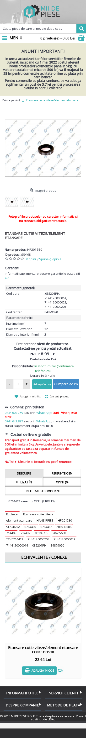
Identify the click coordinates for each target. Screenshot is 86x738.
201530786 (63, 527)
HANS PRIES (45, 520)
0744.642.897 (14, 421)
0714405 (30, 527)
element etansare (19, 520)
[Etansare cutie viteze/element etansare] (43, 148)
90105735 (41, 533)
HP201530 (65, 520)
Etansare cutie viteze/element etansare (43, 649)
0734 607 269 (14, 413)
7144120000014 (17, 545)
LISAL (51, 719)
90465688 (59, 533)
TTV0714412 (14, 539)
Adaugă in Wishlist (30, 396)
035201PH (39, 545)
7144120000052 (64, 539)
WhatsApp (43, 413)
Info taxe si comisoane (43, 491)
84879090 (57, 545)
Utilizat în (24, 482)
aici (7, 278)
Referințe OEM (62, 473)
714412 (26, 533)
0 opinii (31, 259)
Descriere (24, 473)
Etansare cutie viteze (38, 514)
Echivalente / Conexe (44, 557)
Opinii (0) (62, 482)
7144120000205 (38, 539)
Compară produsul (59, 396)
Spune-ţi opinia (50, 259)
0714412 (46, 527)
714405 (11, 533)
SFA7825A (13, 527)
